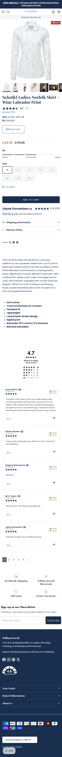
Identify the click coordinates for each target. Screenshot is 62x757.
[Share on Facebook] (14, 242)
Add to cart (31, 199)
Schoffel (10, 120)
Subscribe (53, 620)
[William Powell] (31, 12)
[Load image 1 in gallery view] (31, 51)
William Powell (15, 747)
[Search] (9, 12)
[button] (31, 672)
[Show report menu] (54, 418)
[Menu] (3, 12)
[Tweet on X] (10, 242)
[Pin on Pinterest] (17, 242)
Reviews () (8, 112)
